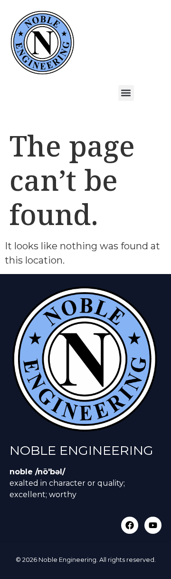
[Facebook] (129, 525)
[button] (126, 93)
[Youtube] (153, 525)
